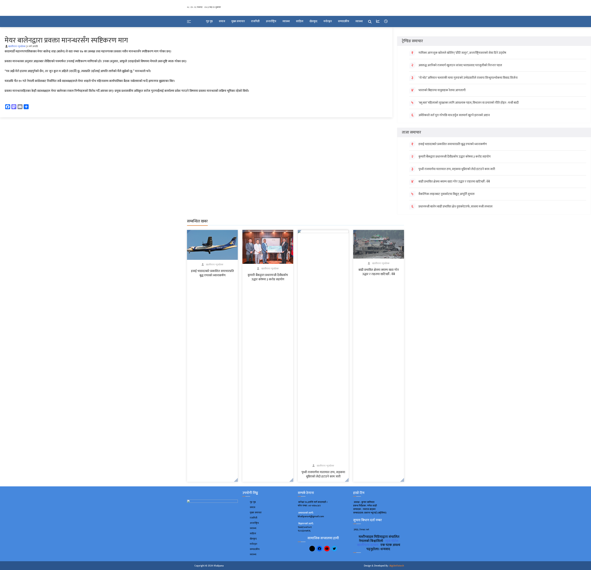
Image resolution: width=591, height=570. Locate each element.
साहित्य (299, 21)
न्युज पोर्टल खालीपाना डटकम (377, 543)
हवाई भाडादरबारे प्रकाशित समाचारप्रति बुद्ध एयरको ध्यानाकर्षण (452, 144)
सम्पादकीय (343, 21)
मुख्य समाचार (238, 21)
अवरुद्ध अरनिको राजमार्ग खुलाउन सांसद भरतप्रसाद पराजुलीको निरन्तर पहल (460, 65)
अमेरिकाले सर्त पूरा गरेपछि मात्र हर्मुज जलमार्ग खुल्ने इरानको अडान (454, 115)
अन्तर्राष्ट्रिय (271, 21)
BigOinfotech (397, 566)
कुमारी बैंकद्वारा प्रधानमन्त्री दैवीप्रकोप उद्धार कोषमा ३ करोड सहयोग (454, 156)
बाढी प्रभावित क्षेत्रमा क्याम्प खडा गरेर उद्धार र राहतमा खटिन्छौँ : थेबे (454, 181)
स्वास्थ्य (286, 21)
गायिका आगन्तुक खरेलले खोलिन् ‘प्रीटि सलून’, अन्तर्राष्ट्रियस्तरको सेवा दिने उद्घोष (462, 53)
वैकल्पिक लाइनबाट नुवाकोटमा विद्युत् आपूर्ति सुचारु (446, 194)
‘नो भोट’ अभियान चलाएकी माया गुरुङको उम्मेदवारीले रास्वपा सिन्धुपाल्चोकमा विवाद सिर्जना (468, 78)
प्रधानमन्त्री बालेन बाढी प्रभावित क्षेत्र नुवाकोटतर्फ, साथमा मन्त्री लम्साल (455, 206)
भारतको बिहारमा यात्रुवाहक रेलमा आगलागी (442, 90)
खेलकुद (313, 21)
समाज (222, 21)
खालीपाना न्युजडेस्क (17, 46)
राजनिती (255, 21)
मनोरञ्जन (328, 21)
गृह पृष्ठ (209, 21)
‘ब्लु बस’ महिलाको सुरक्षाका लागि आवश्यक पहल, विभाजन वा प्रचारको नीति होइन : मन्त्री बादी (468, 103)
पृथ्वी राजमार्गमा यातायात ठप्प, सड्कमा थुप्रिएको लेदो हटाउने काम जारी (456, 169)
